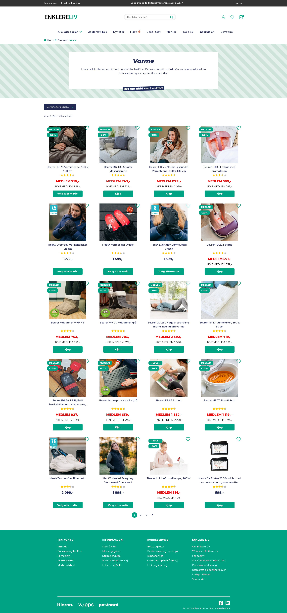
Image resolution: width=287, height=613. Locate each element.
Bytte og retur (155, 546)
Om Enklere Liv (201, 546)
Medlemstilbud (97, 31)
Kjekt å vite (109, 546)
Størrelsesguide (111, 555)
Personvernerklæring (204, 565)
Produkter (62, 40)
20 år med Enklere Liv (205, 551)
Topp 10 (187, 31)
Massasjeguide (111, 551)
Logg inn (238, 2)
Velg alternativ (67, 193)
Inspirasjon (207, 31)
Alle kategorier (68, 31)
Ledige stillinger (201, 574)
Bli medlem (63, 555)
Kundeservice (51, 2)
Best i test (153, 31)
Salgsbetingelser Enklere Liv (208, 560)
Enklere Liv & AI (111, 565)
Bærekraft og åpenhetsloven (209, 569)
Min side (62, 546)
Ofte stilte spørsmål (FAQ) (162, 560)
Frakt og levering (70, 2)
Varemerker (199, 579)
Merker (171, 31)
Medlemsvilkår (65, 560)
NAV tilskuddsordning (115, 560)
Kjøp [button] (118, 193)
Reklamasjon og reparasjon (163, 551)
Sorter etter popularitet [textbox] (59, 106)
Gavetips (227, 31)
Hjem (49, 40)
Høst (134, 31)
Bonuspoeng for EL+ (69, 551)
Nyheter (118, 31)
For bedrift (198, 555)
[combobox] (60, 107)
